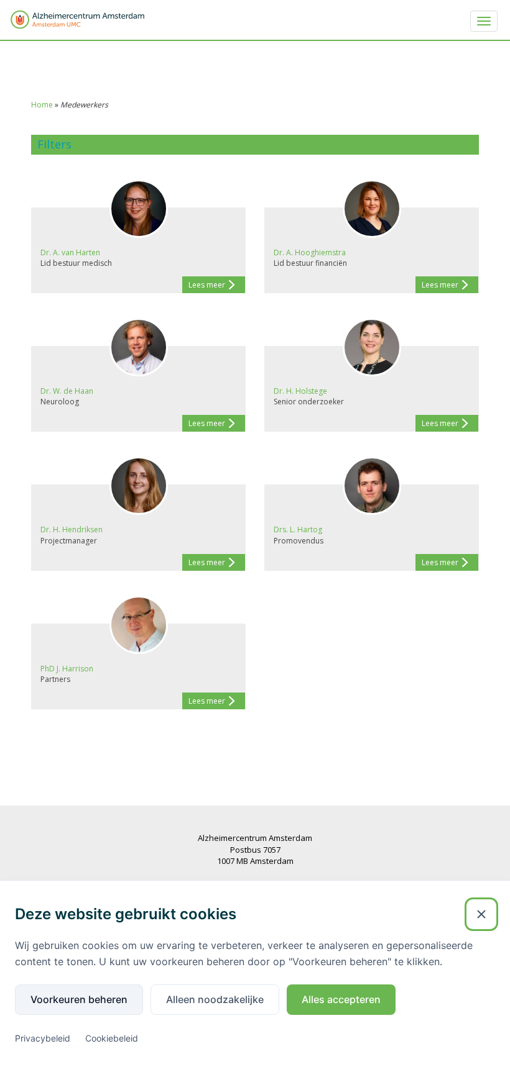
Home (42, 104)
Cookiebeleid (111, 1038)
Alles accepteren (341, 999)
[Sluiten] (481, 914)
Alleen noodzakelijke (215, 999)
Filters (54, 144)
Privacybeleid (42, 1038)
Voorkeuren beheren (79, 999)
